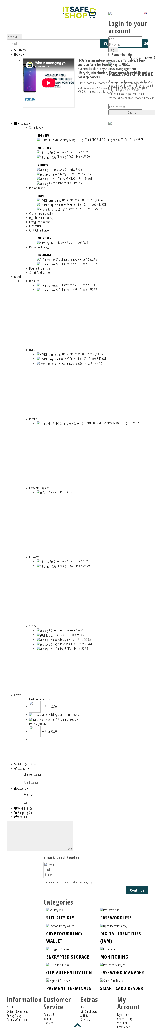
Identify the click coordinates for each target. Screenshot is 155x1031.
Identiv (43, 135)
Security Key (60, 917)
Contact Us (49, 1014)
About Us (11, 1007)
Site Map (48, 1023)
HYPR (41, 195)
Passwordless (116, 917)
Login (26, 802)
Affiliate (84, 1015)
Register (28, 794)
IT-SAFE (18, 54)
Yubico (43, 165)
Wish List (122, 1023)
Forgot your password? (142, 57)
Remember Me (121, 54)
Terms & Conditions (17, 1019)
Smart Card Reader (121, 988)
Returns (47, 1018)
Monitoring (114, 956)
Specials (85, 1019)
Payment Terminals (68, 988)
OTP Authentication (69, 972)
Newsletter (123, 1027)
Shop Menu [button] (14, 37)
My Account (123, 1014)
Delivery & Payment (17, 1011)
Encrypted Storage (67, 956)
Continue (137, 890)
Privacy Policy (14, 1015)
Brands (84, 1007)
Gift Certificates (89, 1011)
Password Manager (122, 972)
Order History (124, 1018)
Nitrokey (44, 148)
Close (68, 848)
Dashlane (45, 255)
